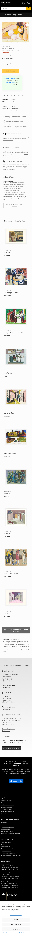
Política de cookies (7, 932)
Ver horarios (6, 687)
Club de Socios (5, 829)
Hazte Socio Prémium (7, 831)
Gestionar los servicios (16, 915)
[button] (27, 24)
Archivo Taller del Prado (24, 42)
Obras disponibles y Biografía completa (14, 205)
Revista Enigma (6, 851)
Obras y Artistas (5, 846)
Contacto (4, 814)
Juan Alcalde (6, 46)
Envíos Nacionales (6, 807)
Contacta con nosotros (8, 140)
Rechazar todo (16, 924)
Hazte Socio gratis (7, 58)
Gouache (13, 103)
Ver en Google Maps (8, 685)
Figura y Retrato (16, 110)
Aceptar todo (16, 920)
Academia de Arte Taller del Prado (11, 855)
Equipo (3, 844)
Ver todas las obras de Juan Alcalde (16, 630)
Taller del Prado (6, 842)
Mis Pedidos (5, 824)
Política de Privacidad (18, 932)
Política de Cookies (16, 910)
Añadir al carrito (10, 71)
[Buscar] (28, 8)
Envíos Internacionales (7, 805)
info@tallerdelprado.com (16, 740)
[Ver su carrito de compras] (28, 3)
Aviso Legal (27, 932)
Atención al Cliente (6, 800)
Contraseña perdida (8, 827)
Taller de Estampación (9, 853)
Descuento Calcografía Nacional (10, 833)
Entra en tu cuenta (9, 78)
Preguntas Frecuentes (7, 811)
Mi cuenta (4, 822)
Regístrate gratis (10, 82)
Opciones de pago (6, 809)
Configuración (16, 929)
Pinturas (13, 99)
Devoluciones (5, 802)
